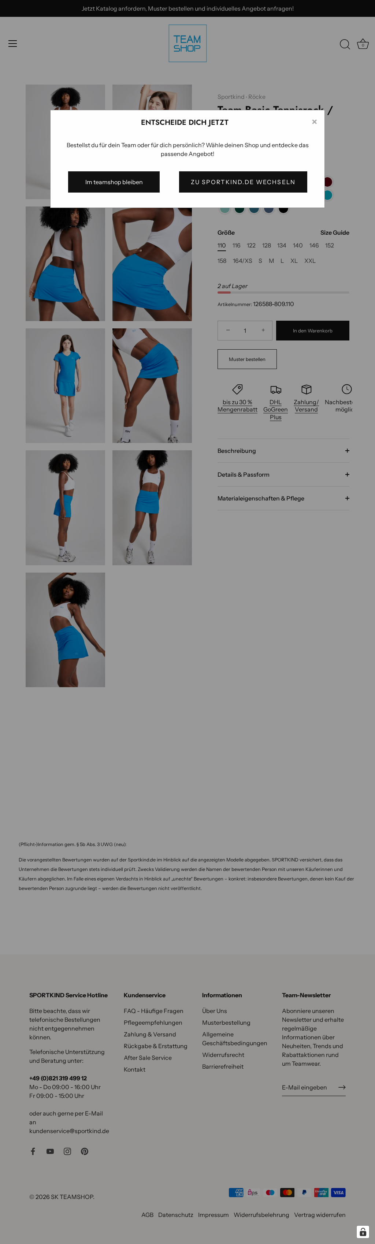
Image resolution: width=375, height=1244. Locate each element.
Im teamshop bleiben (114, 182)
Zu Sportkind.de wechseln (243, 182)
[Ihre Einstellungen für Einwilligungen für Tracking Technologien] (363, 1232)
